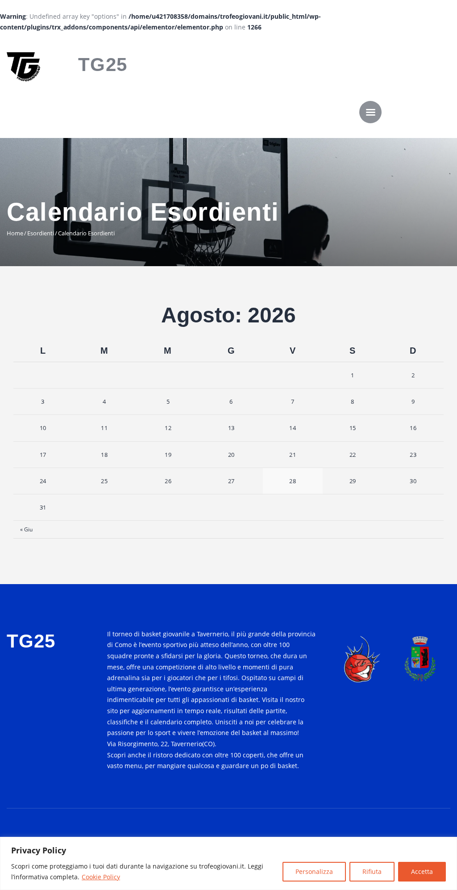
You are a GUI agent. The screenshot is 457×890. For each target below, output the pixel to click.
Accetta (422, 871)
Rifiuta (372, 871)
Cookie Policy (101, 877)
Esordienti (40, 233)
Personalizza (314, 871)
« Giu (26, 529)
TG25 (103, 64)
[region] (228, 863)
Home (15, 233)
